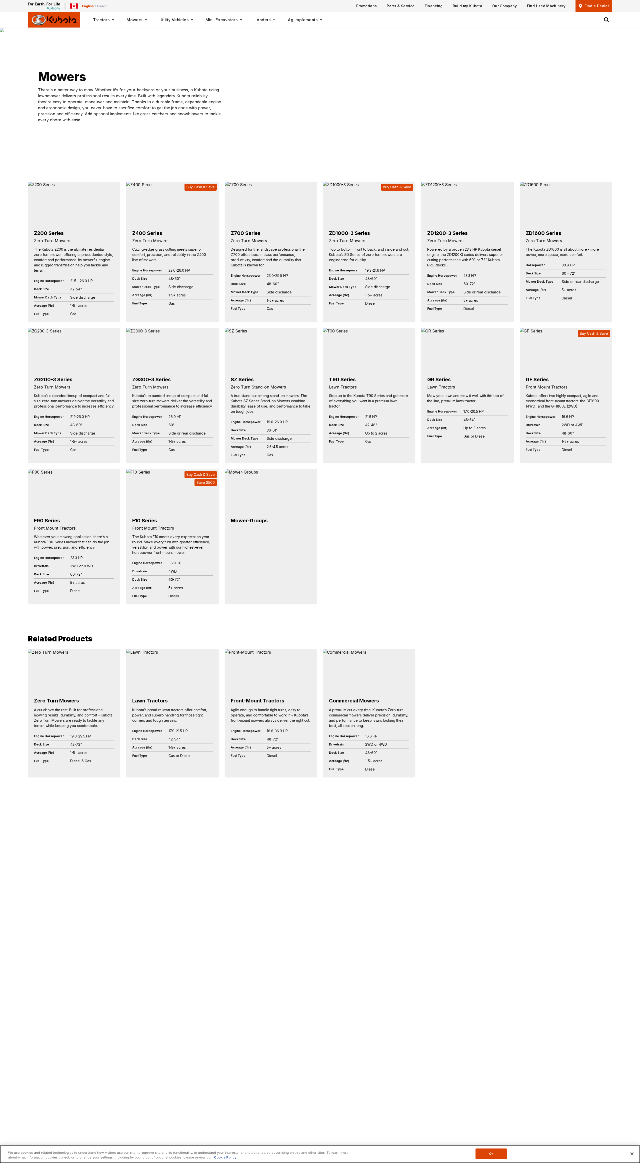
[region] (320, 1154)
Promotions (366, 6)
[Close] (632, 1153)
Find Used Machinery (546, 6)
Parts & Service (400, 6)
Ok (491, 1153)
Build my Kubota (467, 6)
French (102, 6)
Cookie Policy (225, 1157)
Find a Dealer (596, 6)
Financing (434, 6)
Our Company (504, 6)
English (88, 6)
